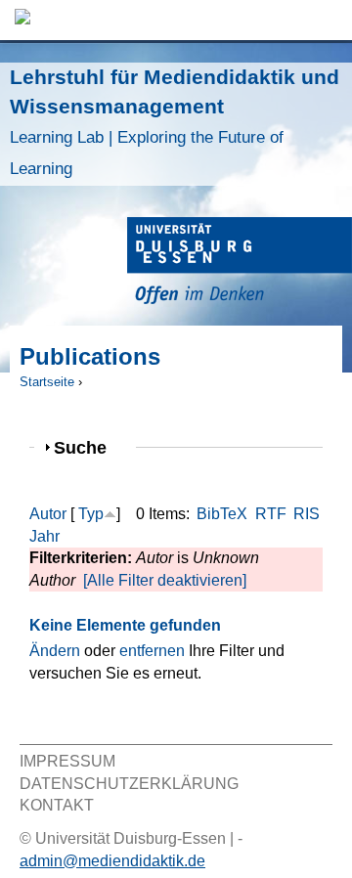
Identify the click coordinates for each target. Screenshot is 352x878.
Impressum (67, 761)
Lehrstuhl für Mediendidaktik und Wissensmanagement (174, 122)
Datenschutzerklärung (129, 783)
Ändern (54, 650)
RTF (270, 513)
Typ (91, 513)
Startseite (47, 381)
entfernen (152, 650)
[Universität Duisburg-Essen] (239, 263)
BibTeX (222, 513)
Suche (88, 447)
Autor (47, 513)
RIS (306, 513)
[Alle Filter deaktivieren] (164, 580)
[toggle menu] (327, 20)
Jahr (44, 536)
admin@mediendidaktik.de (112, 861)
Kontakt (57, 805)
